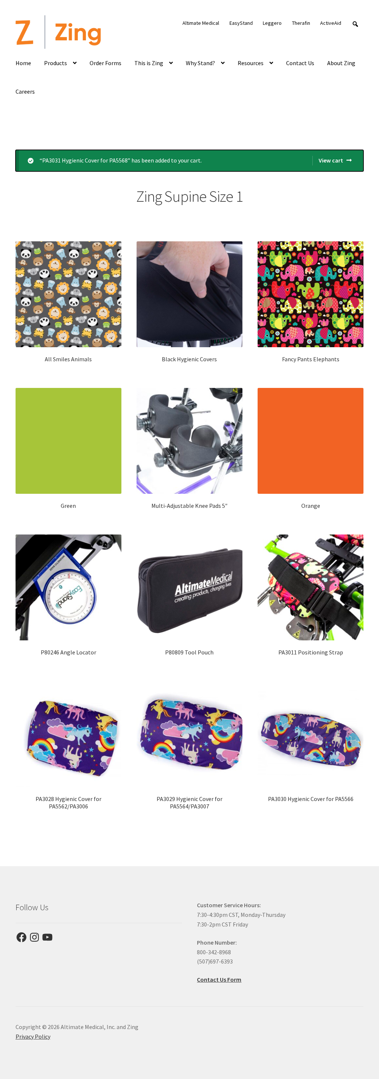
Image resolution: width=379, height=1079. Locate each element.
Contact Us (300, 63)
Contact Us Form (219, 979)
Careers (25, 91)
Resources (251, 63)
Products (55, 63)
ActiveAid (330, 23)
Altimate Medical (200, 23)
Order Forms (105, 63)
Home (23, 63)
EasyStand (241, 23)
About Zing (341, 63)
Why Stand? (200, 63)
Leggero (272, 23)
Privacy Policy (33, 1036)
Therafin (301, 23)
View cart (331, 160)
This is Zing (148, 63)
